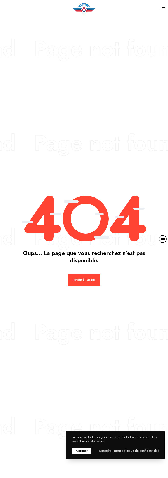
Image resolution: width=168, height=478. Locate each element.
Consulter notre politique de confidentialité (129, 450)
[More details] (163, 239)
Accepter (82, 450)
